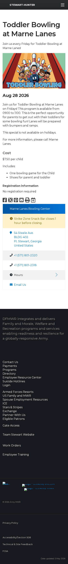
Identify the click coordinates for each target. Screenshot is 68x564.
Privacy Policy (10, 523)
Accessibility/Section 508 (17, 537)
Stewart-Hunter (22, 4)
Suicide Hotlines (14, 381)
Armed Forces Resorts (18, 392)
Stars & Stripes (12, 407)
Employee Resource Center (22, 377)
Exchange (10, 411)
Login (6, 385)
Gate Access (11, 425)
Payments (10, 366)
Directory (9, 373)
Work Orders (12, 445)
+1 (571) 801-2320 (25, 255)
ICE (5, 403)
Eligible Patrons (14, 419)
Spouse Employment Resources (25, 399)
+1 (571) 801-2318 (25, 265)
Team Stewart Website (18, 434)
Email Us (20, 284)
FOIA (5, 551)
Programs (9, 369)
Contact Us (10, 362)
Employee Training (16, 454)
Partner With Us (14, 415)
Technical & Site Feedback (18, 544)
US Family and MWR (17, 395)
